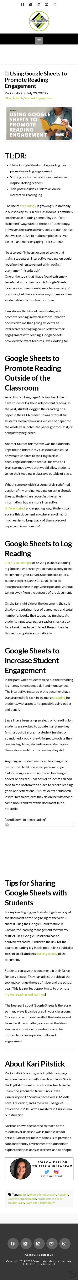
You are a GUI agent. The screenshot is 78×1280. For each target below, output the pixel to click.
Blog (8, 98)
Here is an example (18, 562)
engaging (58, 697)
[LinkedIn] (39, 4)
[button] (39, 40)
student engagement (22, 1198)
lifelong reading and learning (25, 994)
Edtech (18, 98)
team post (32, 1202)
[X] (31, 4)
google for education (42, 1194)
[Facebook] (23, 4)
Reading (63, 1194)
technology (28, 206)
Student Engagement (39, 98)
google (23, 1194)
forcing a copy (47, 953)
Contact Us (46, 1254)
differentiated (15, 508)
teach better (45, 1198)
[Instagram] (55, 4)
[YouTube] (47, 4)
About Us (31, 1254)
